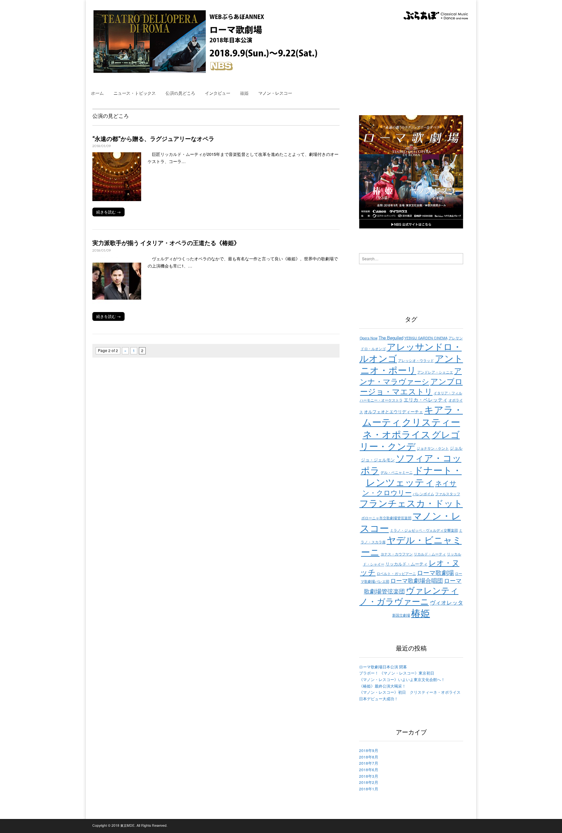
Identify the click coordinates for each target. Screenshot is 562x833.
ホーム (97, 92)
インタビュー (217, 92)
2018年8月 (368, 756)
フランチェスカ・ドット (411, 502)
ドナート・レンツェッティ (414, 476)
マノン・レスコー (275, 92)
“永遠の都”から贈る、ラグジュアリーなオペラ (153, 138)
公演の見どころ (180, 92)
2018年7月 (368, 763)
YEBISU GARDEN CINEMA (426, 337)
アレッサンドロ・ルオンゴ (410, 352)
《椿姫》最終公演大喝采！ (382, 686)
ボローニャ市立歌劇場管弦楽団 (386, 517)
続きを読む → (108, 212)
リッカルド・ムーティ (406, 564)
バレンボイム (423, 493)
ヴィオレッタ (446, 602)
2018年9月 (368, 750)
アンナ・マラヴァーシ (411, 375)
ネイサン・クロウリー (409, 487)
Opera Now (369, 337)
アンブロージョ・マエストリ (411, 386)
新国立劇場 (401, 615)
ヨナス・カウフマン (397, 554)
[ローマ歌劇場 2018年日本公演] (210, 38)
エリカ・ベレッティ (426, 399)
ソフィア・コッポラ (411, 463)
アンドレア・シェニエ (435, 372)
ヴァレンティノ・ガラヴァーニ (409, 595)
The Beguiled (391, 338)
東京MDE (127, 825)
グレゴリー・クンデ (410, 440)
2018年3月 (368, 776)
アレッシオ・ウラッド (416, 360)
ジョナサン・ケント (433, 448)
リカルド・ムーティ (430, 554)
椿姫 (244, 92)
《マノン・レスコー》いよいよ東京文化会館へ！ (402, 679)
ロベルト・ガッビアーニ (396, 573)
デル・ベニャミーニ (397, 472)
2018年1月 (368, 788)
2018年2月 (368, 782)
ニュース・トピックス (134, 92)
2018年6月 (368, 769)
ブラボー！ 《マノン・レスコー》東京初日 (396, 673)
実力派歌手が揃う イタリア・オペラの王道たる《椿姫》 (166, 242)
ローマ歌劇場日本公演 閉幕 (383, 666)
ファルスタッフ (447, 493)
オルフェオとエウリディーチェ (393, 411)
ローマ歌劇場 (435, 572)
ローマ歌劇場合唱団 (416, 580)
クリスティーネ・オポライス (411, 428)
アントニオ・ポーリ (411, 363)
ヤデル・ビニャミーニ (411, 545)
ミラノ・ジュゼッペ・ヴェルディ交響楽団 (424, 530)
